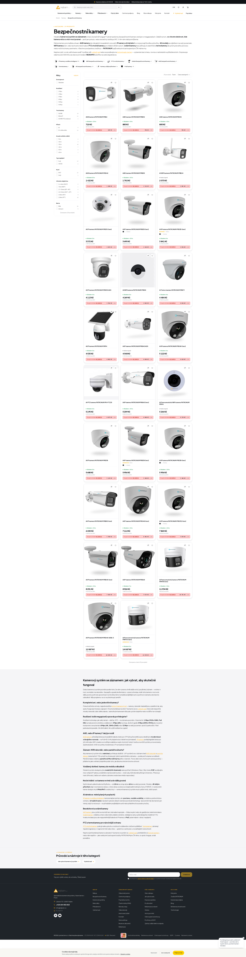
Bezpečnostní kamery (100, 896)
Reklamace (122, 927)
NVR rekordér (151, 753)
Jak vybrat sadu (149, 896)
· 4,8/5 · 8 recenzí (109, 935)
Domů (58, 18)
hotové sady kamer (124, 52)
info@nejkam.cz (61, 908)
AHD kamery (87, 737)
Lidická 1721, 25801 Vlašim (64, 901)
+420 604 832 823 (63, 905)
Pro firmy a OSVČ (150, 920)
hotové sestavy (153, 833)
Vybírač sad (179, 13)
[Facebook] (55, 915)
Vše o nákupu (147, 13)
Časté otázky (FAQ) (125, 903)
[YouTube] (60, 915)
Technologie (175, 910)
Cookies (177, 935)
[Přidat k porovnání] (111, 82)
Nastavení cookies (186, 935)
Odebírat (186, 874)
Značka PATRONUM (177, 896)
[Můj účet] (183, 7)
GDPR (171, 935)
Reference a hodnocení (178, 906)
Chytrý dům (115, 13)
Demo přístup (123, 920)
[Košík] (188, 7)
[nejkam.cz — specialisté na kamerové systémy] (63, 7)
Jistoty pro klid (149, 913)
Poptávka (189, 13)
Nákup (95, 893)
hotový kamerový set (119, 706)
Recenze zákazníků (124, 923)
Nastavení (154, 953)
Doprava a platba (150, 900)
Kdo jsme (158, 13)
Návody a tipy (123, 906)
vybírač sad (95, 52)
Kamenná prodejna (177, 900)
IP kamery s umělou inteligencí (93, 798)
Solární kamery (88, 815)
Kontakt (167, 13)
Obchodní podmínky (134, 935)
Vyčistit (76, 75)
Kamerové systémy (64, 13)
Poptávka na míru (124, 900)
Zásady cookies (125, 954)
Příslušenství (102, 13)
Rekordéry (89, 13)
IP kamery (140, 739)
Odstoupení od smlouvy (152, 917)
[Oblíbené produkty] (178, 7)
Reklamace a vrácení (151, 906)
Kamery (78, 13)
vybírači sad (142, 709)
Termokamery (147, 826)
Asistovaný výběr (124, 913)
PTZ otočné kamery (90, 826)
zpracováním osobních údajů (146, 878)
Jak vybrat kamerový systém (68, 861)
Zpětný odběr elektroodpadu (154, 923)
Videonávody (123, 910)
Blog (138, 13)
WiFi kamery (87, 812)
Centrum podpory (128, 13)
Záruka (147, 910)
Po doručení (148, 903)
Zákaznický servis (124, 893)
